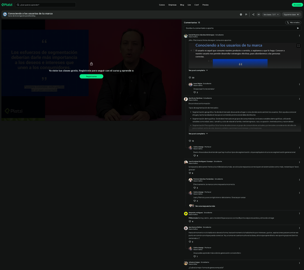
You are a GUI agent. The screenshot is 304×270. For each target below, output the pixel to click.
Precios (206, 5)
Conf (197, 5)
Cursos (162, 5)
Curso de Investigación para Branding (21, 16)
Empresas (172, 5)
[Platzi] (6, 5)
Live (189, 5)
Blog (182, 5)
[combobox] (45, 4)
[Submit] (18, 5)
